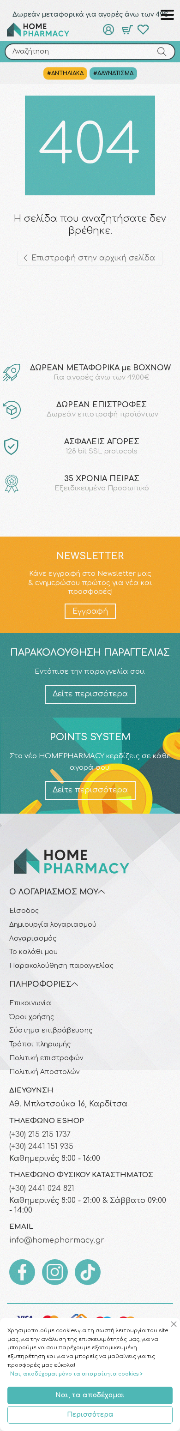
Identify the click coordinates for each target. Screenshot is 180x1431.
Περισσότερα (90, 1414)
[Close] (175, 1324)
